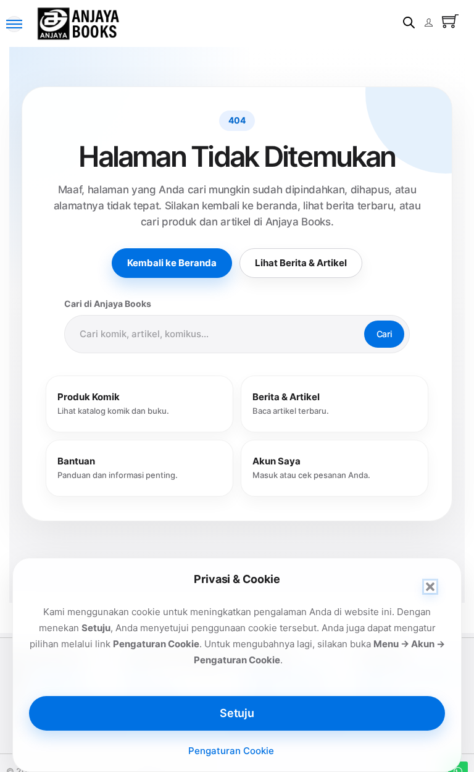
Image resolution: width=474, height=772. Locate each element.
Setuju (237, 713)
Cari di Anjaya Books (107, 304)
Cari (384, 334)
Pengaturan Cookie (231, 751)
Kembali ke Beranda (172, 263)
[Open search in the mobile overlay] (409, 22)
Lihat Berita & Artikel (301, 263)
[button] (430, 587)
